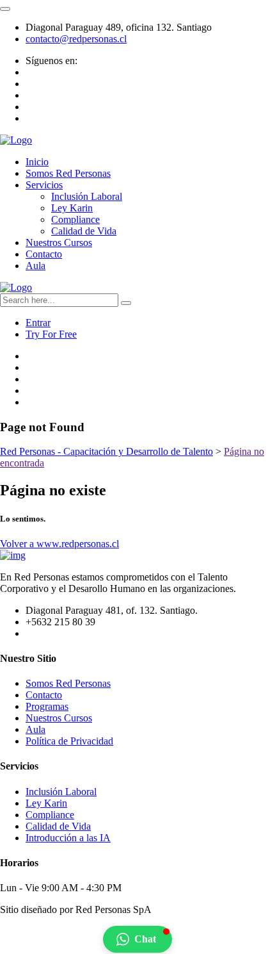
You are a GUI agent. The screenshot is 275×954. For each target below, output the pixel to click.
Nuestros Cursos (59, 242)
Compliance (75, 219)
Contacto (44, 254)
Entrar (38, 322)
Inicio (37, 161)
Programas (47, 706)
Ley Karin (72, 207)
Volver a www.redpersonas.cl (59, 543)
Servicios (44, 184)
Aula (35, 265)
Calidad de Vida (83, 231)
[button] (137, 939)
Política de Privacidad (69, 741)
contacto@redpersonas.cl (76, 38)
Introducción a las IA (68, 837)
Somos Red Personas (68, 173)
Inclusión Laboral (86, 196)
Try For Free (51, 334)
